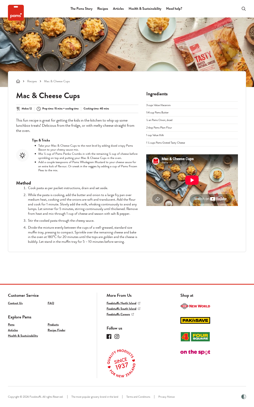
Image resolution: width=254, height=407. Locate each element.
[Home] (18, 81)
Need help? (174, 8)
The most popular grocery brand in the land (94, 396)
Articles (118, 8)
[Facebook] (109, 336)
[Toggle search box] (241, 9)
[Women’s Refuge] (243, 396)
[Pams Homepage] (16, 13)
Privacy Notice (166, 396)
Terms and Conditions (138, 396)
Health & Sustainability (145, 8)
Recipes (102, 8)
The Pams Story (81, 8)
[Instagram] (116, 336)
